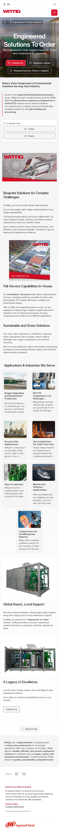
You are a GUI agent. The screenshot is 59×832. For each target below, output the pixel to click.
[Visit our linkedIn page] (16, 773)
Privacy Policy (11, 804)
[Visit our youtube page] (24, 773)
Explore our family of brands (18, 786)
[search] (54, 4)
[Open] (54, 12)
